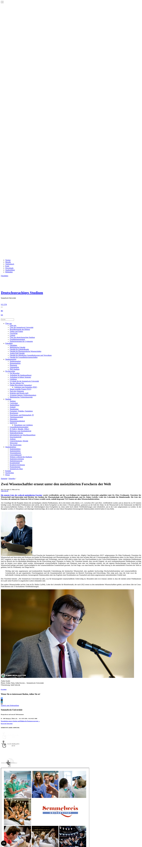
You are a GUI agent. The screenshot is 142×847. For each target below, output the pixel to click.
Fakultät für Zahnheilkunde (19, 349)
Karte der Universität (7, 723)
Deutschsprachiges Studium (22, 293)
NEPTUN (13, 423)
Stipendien (13, 419)
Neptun (8, 260)
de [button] (2, 302)
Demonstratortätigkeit (17, 421)
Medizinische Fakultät (17, 347)
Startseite (4, 478)
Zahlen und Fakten (16, 331)
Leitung (12, 335)
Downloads (9, 268)
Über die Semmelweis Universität (21, 327)
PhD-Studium (14, 369)
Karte (7, 266)
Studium (8, 399)
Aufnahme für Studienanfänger (21, 375)
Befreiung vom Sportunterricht (20, 431)
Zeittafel (13, 407)
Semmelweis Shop (16, 469)
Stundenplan (14, 409)
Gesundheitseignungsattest (19, 427)
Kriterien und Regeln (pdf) (19, 393)
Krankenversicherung (17, 465)
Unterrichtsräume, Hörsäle (19, 441)
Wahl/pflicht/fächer (16, 433)
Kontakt (8, 471)
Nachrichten (9, 473)
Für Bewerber (10, 371)
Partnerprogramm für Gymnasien (21, 341)
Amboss (13, 439)
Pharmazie (13, 365)
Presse (7, 475)
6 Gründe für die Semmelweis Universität (24, 381)
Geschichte (14, 333)
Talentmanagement (16, 417)
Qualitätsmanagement (17, 339)
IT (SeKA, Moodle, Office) (19, 429)
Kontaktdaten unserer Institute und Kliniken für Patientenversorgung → (20, 721)
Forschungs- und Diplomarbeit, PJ (22, 415)
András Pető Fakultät (17, 353)
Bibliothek (9, 272)
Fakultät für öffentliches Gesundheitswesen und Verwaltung (31, 355)
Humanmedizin (15, 363)
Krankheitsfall (15, 463)
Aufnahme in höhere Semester (20, 377)
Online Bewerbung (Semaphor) (21, 385)
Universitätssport (16, 455)
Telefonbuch (9, 264)
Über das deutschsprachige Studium (22, 337)
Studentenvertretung (17, 459)
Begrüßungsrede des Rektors (20, 329)
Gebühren (13, 379)
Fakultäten (9, 343)
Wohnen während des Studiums (21, 457)
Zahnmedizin (14, 367)
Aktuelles (11, 478)
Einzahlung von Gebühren (23, 425)
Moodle (8, 262)
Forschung (4, 689)
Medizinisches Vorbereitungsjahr (21, 397)
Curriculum (14, 403)
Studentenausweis (16, 461)
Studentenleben (10, 447)
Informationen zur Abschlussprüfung (22, 435)
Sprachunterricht (15, 437)
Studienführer (10, 270)
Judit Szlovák (4, 491)
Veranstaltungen (15, 453)
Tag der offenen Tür (17, 383)
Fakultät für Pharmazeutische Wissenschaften (25, 351)
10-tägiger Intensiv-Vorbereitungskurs (23, 395)
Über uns (8, 323)
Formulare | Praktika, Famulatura (21, 411)
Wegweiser (14, 443)
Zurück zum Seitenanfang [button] (10, 705)
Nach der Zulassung (17, 391)
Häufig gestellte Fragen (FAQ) (20, 389)
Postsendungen (15, 467)
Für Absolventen (15, 445)
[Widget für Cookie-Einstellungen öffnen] (3, 843)
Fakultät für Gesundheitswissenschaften (23, 357)
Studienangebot (10, 359)
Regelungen (14, 413)
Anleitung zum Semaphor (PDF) (25, 387)
